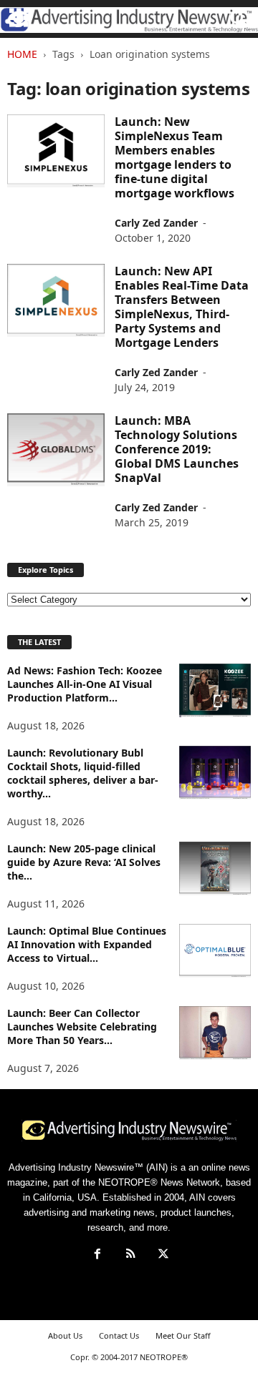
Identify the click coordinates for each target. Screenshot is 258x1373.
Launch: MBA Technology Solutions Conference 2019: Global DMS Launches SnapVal (177, 449)
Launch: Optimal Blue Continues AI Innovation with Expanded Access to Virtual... (86, 944)
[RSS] (130, 1255)
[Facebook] (97, 1255)
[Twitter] (162, 1255)
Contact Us (119, 1335)
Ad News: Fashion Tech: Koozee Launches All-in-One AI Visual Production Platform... (84, 684)
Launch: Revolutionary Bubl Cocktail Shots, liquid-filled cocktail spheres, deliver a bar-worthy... (82, 773)
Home (22, 54)
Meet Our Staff (183, 1335)
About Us (65, 1335)
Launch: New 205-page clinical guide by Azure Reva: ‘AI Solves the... (84, 862)
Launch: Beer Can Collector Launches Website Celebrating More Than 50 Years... (82, 1026)
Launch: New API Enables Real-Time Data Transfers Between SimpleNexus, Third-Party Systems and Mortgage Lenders (182, 306)
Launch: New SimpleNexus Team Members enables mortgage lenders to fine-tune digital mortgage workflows (174, 157)
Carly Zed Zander (156, 223)
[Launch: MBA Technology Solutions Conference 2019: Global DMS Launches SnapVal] (56, 449)
